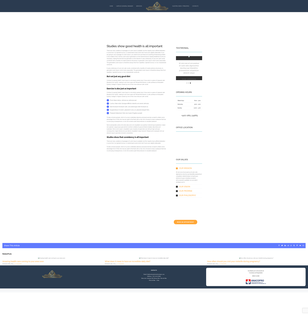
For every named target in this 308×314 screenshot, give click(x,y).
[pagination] (186, 83)
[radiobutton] (189, 168)
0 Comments (18, 263)
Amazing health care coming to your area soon (51, 258)
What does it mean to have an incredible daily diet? (154, 258)
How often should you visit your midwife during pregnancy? (256, 258)
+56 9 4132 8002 (156, 276)
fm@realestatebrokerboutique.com (155, 274)
